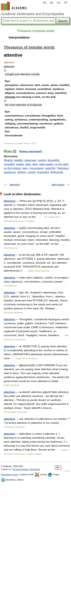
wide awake (46, 164)
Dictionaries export (9, 474)
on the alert (61, 164)
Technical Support (20, 469)
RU (44, 3)
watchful (50, 168)
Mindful (8, 160)
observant (30, 160)
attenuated (57, 184)
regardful (9, 164)
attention (14, 184)
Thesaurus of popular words (35, 30)
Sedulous (63, 168)
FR (65, 3)
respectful (43, 172)
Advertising (35, 469)
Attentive (10, 200)
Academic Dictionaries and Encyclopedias (32, 14)
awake (20, 164)
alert (35, 164)
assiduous (10, 172)
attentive (9, 227)
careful (42, 160)
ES (58, 3)
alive (28, 164)
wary (25, 168)
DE (51, 3)
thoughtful (53, 160)
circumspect (36, 168)
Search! (62, 20)
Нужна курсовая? (30, 151)
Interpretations (19, 37)
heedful (18, 160)
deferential (56, 172)
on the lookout (12, 168)
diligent (21, 172)
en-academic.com (14, 6)
